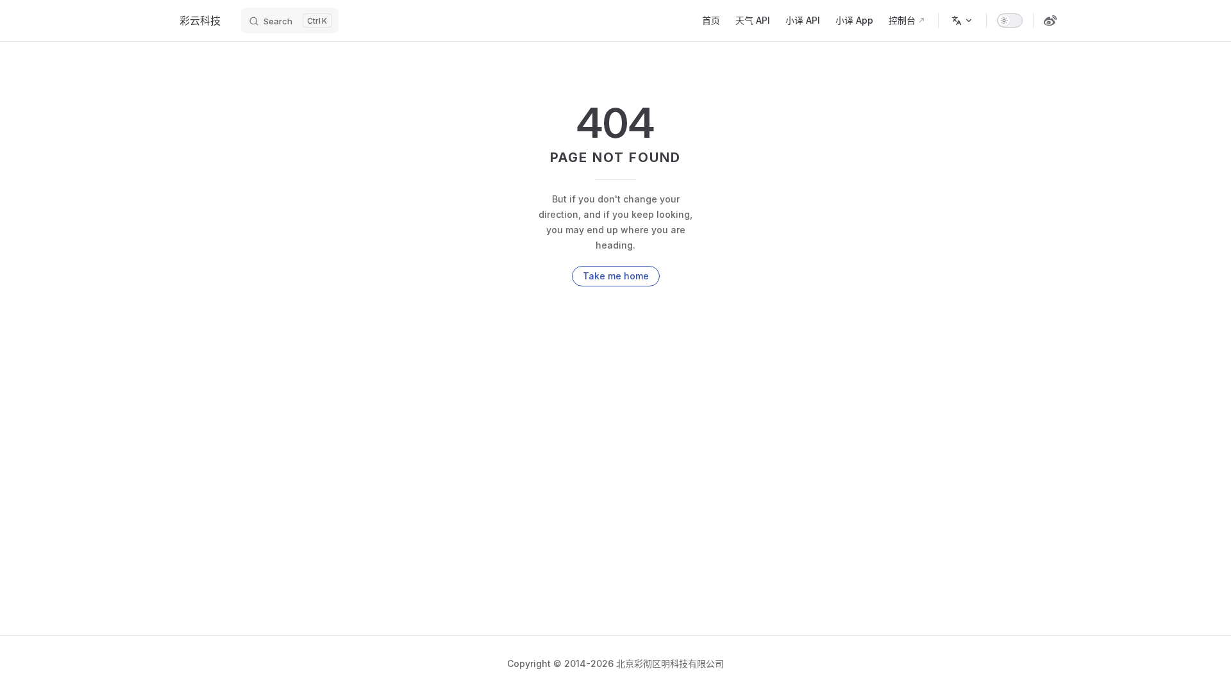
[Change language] (962, 20)
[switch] (1010, 20)
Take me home (616, 275)
